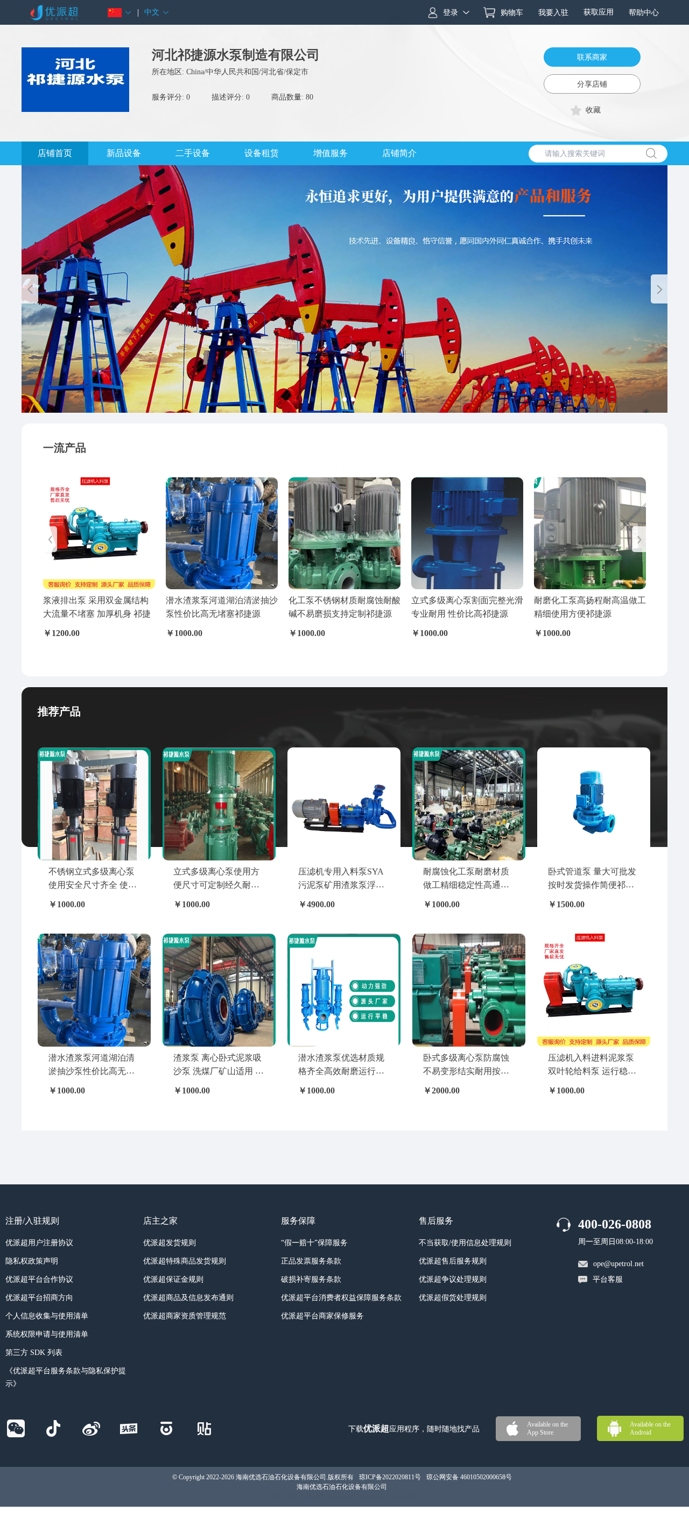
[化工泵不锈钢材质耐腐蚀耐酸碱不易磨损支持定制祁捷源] (344, 533)
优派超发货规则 (169, 1243)
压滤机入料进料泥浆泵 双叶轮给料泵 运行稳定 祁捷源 (592, 1071)
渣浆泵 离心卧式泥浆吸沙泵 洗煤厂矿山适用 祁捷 (218, 1071)
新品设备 (124, 153)
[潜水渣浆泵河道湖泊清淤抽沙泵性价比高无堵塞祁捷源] (222, 533)
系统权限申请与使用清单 (46, 1334)
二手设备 (192, 153)
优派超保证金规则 (173, 1279)
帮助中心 (644, 13)
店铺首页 (55, 153)
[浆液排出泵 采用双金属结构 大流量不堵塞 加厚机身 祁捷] (99, 533)
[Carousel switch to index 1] (336, 399)
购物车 (512, 13)
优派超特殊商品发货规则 (184, 1261)
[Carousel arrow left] (30, 288)
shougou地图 (400, 1496)
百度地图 (312, 1496)
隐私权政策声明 (31, 1261)
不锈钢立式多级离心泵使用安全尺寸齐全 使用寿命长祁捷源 (92, 885)
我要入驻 (553, 13)
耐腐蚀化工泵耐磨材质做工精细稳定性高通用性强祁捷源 (466, 885)
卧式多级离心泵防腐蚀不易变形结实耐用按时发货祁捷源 (466, 1071)
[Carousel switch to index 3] (353, 399)
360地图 (369, 1496)
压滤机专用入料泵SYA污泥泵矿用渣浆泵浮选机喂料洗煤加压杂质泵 (341, 885)
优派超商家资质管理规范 (184, 1316)
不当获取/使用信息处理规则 (465, 1243)
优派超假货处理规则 (453, 1298)
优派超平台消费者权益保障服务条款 (341, 1298)
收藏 (593, 110)
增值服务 (330, 153)
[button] (120, 12)
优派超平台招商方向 (39, 1298)
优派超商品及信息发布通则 (188, 1298)
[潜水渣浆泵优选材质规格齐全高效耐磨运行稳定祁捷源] (343, 990)
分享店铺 (592, 84)
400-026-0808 (614, 1224)
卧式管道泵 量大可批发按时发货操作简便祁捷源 (592, 885)
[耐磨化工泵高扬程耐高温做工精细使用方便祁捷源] (590, 533)
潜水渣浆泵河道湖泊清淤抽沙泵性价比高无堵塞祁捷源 (91, 1071)
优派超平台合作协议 (39, 1279)
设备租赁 (261, 153)
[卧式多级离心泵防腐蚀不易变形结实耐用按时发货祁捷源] (468, 990)
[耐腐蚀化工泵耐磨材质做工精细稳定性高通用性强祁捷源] (468, 803)
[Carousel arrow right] (659, 288)
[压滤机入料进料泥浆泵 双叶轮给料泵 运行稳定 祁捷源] (593, 990)
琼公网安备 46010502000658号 (469, 1477)
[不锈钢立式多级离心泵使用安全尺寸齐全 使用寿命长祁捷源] (94, 803)
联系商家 (592, 57)
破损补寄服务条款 (311, 1279)
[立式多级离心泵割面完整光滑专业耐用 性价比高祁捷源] (467, 533)
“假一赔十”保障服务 (314, 1243)
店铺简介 (399, 153)
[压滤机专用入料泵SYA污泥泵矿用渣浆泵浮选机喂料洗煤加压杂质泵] (343, 803)
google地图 (342, 1496)
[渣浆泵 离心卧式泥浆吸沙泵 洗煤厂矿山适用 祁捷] (219, 990)
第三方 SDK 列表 (33, 1353)
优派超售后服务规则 (453, 1261)
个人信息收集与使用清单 (46, 1316)
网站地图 (285, 1496)
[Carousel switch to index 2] (344, 399)
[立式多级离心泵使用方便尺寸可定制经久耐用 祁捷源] (219, 803)
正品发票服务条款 (311, 1261)
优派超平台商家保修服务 (322, 1316)
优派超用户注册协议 (39, 1243)
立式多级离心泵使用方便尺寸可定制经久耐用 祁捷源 (216, 885)
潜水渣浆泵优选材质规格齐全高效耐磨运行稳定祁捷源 (341, 1071)
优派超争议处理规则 (453, 1279)
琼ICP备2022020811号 (390, 1477)
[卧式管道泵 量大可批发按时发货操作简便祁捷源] (593, 803)
